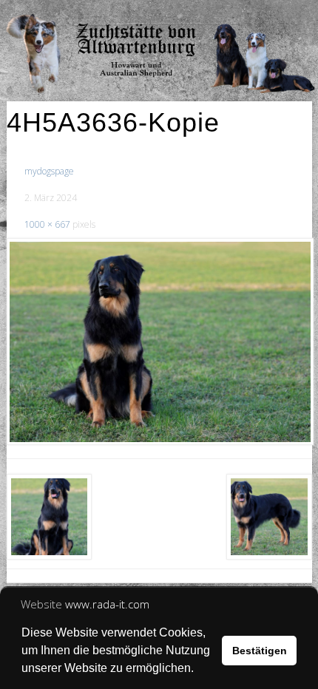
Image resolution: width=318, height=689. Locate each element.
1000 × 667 (47, 224)
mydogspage (49, 171)
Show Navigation (259, 15)
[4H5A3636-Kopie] (159, 341)
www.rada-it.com (107, 604)
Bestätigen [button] (259, 650)
